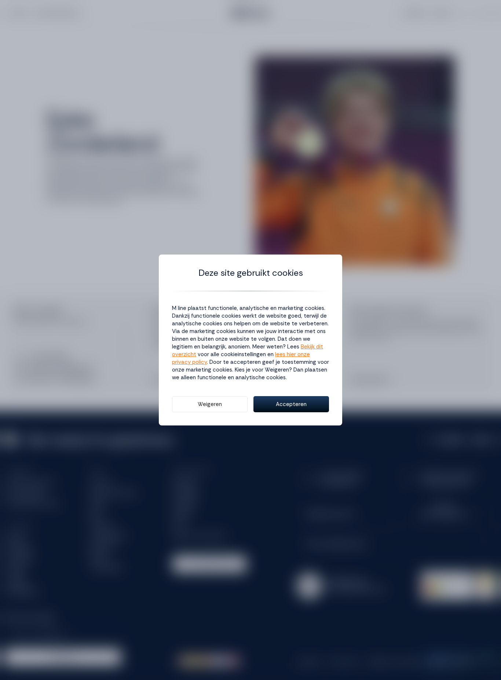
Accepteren (291, 404)
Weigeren (210, 404)
